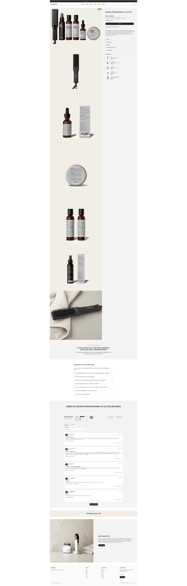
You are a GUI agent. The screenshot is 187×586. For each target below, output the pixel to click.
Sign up (122, 577)
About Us (102, 569)
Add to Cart (120, 23)
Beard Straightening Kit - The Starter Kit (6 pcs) (72, 483)
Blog (132, 1)
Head (83, 4)
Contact (135, 1)
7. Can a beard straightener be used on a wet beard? (85, 390)
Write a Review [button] (119, 416)
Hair (95, 4)
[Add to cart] (132, 58)
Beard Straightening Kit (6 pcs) (69, 440)
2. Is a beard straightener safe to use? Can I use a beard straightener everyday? (91, 373)
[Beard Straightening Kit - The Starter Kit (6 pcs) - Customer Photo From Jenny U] (91, 417)
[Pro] (108, 58)
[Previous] (79, 1)
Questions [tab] (72, 424)
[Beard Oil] (108, 68)
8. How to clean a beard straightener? (82, 394)
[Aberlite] (54, 4)
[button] (119, 443)
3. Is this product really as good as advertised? (84, 376)
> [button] (94, 504)
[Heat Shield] (108, 63)
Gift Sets (103, 4)
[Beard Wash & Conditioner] (108, 78)
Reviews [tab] (66, 424)
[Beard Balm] (108, 73)
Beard (87, 4)
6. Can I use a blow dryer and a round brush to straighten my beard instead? (90, 387)
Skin (98, 4)
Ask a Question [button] (111, 416)
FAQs (102, 574)
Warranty (102, 577)
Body (91, 4)
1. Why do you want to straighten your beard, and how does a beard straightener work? (91, 369)
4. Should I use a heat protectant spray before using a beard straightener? (90, 380)
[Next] (107, 1)
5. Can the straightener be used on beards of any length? (86, 383)
